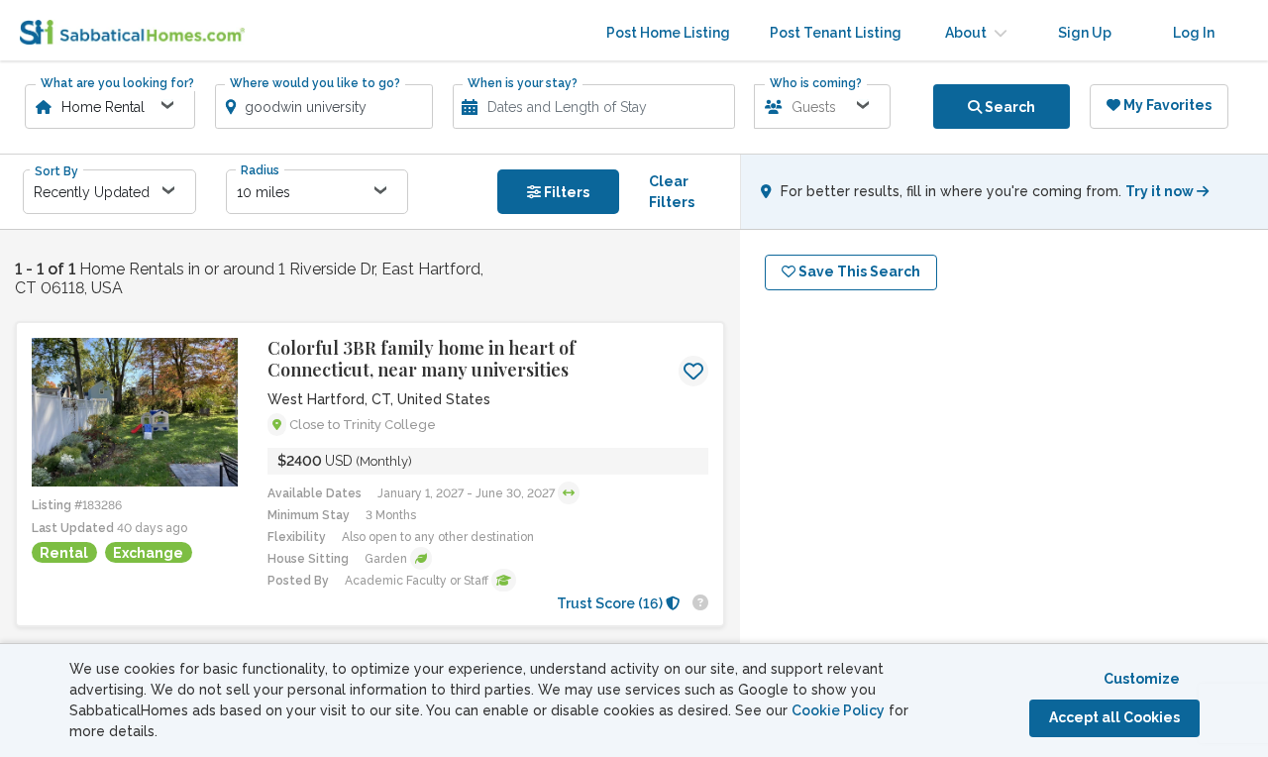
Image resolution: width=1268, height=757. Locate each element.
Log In (1194, 33)
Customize (1142, 679)
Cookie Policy (838, 710)
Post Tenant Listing (835, 33)
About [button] (967, 33)
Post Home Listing (668, 33)
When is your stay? (523, 83)
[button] (569, 493)
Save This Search (857, 271)
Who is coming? (816, 83)
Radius (260, 170)
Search (1008, 107)
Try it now (1161, 191)
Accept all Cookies (1114, 717)
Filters (565, 192)
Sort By (56, 171)
